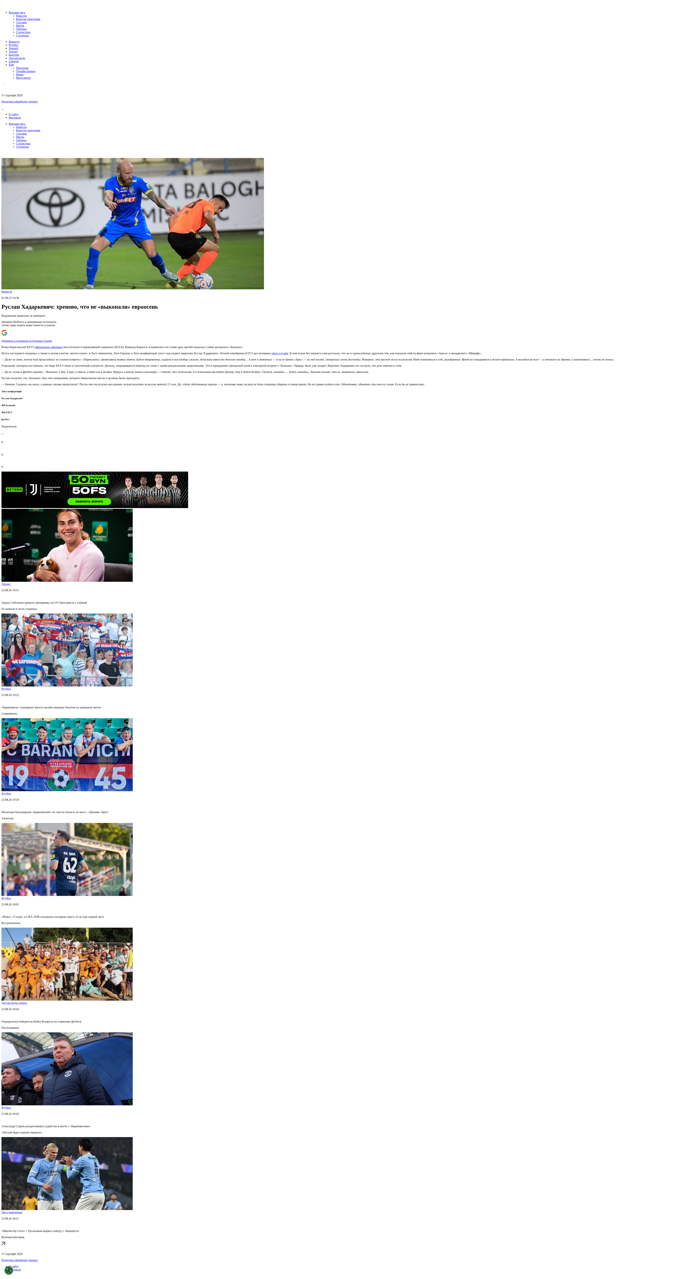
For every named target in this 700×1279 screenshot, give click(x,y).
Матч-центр (23, 77)
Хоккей (13, 48)
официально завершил (49, 347)
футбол (5, 419)
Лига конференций (11, 391)
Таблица (21, 28)
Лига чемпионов (11, 1212)
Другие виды (17, 58)
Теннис (13, 51)
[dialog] (9, 1270)
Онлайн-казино (25, 71)
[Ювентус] (94, 507)
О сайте (13, 114)
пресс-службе (279, 353)
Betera (20, 74)
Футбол (13, 45)
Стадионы (22, 35)
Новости (21, 15)
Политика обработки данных (19, 101)
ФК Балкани (8, 405)
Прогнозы (22, 68)
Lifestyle (14, 61)
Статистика (23, 32)
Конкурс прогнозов (28, 19)
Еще (11, 64)
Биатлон (14, 54)
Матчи (20, 25)
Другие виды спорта (14, 1002)
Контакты (15, 117)
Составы (21, 22)
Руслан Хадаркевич (12, 398)
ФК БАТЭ (6, 412)
